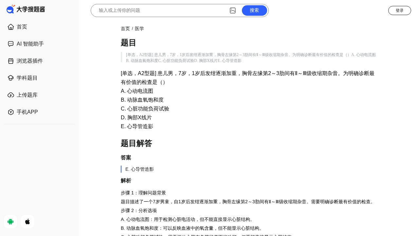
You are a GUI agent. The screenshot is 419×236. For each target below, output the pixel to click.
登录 (400, 10)
